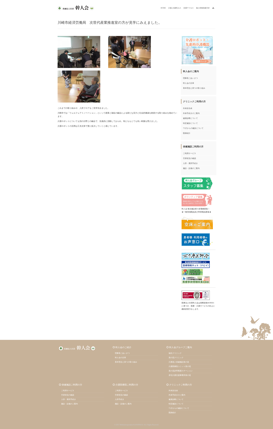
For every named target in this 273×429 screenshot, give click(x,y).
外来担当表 (187, 108)
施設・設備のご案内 (191, 168)
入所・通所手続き (190, 163)
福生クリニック (175, 353)
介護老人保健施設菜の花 (179, 362)
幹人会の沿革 (188, 83)
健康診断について (190, 118)
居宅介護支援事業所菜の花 (180, 375)
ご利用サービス (189, 153)
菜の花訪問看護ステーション (181, 371)
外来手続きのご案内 (191, 113)
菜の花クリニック (176, 357)
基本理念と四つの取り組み (194, 88)
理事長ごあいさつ (190, 78)
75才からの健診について (193, 128)
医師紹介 (186, 133)
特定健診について (190, 123)
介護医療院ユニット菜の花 (180, 366)
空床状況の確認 (189, 158)
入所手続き (119, 399)
